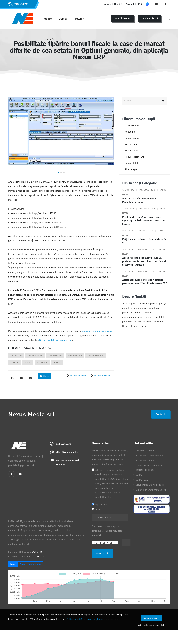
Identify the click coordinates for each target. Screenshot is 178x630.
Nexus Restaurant (134, 156)
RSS (139, 4)
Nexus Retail (131, 144)
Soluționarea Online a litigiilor (150, 484)
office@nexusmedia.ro (68, 452)
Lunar (13, 564)
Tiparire (14, 362)
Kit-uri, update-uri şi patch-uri (55, 340)
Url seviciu (42, 362)
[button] (58, 172)
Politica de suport (145, 460)
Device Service (35, 355)
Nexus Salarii (131, 137)
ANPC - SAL (142, 479)
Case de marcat (96, 355)
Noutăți (118, 4)
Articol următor (102, 375)
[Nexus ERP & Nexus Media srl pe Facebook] (12, 378)
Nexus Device (55, 355)
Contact (130, 4)
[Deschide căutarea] (168, 18)
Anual (22, 564)
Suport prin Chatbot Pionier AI (151, 489)
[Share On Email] (30, 378)
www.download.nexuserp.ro (96, 330)
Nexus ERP (16, 355)
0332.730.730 (21, 4)
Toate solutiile (132, 125)
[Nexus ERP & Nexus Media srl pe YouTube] (21, 378)
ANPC (139, 474)
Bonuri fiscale (75, 355)
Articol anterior (78, 375)
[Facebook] (11, 474)
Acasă (107, 4)
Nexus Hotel (131, 162)
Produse (47, 18)
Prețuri (78, 18)
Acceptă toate (151, 618)
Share (45, 376)
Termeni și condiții (145, 450)
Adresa (57, 362)
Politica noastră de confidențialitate (84, 619)
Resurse (47, 39)
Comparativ (35, 564)
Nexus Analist (132, 150)
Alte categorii (131, 169)
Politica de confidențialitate (150, 455)
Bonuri (28, 362)
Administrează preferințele (151, 625)
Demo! (63, 18)
